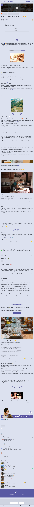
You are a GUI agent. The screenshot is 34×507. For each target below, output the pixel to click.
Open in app (4, 13)
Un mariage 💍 (6, 485)
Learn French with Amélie (4, 19)
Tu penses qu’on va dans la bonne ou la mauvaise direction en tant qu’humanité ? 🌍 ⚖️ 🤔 (18, 469)
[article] (17, 463)
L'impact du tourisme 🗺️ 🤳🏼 (9, 475)
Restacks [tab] (6, 425)
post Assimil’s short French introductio (14, 82)
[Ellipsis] (33, 434)
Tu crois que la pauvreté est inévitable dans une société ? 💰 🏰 (15, 482)
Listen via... (17, 13)
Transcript (11, 13)
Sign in (31, 1)
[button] (2, 8)
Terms (20, 500)
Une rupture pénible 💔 (8, 478)
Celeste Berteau (5, 433)
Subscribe (27, 1)
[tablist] (4, 426)
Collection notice (23, 500)
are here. (18, 165)
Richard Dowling (5, 448)
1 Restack (11, 419)
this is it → (13, 89)
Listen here (16, 121)
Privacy (17, 500)
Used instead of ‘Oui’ (8, 237)
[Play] (2, 255)
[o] (2, 463)
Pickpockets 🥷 (6, 472)
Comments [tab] (2, 425)
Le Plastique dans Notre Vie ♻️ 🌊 (10, 462)
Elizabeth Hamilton (7, 439)
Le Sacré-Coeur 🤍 (7, 465)
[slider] (16, 11)
